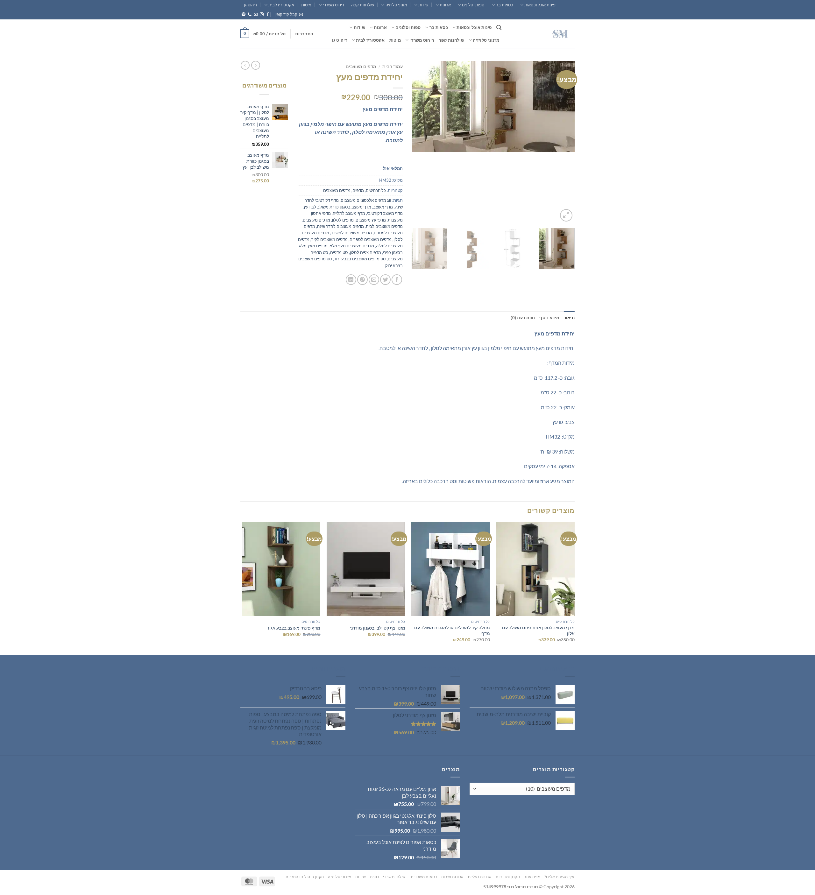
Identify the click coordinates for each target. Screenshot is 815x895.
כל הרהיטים (376, 190)
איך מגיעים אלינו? (559, 876)
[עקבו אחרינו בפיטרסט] (243, 14)
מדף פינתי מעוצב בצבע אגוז (294, 628)
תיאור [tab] (569, 317)
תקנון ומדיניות (508, 876)
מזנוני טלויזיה (396, 4)
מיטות (306, 4)
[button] (288, 14)
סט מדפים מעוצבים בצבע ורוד (360, 258)
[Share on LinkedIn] (351, 279)
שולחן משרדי (394, 876)
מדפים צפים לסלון (365, 252)
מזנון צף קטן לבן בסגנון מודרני (377, 628)
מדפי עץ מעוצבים (371, 219)
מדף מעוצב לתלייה (349, 213)
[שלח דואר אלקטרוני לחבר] (374, 279)
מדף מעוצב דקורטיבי (385, 213)
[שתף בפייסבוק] (397, 279)
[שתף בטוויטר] (385, 279)
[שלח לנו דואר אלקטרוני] (256, 14)
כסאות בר (504, 4)
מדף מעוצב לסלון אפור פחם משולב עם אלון (538, 630)
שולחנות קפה (362, 4)
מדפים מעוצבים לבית (384, 226)
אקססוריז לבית (281, 4)
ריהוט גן (250, 4)
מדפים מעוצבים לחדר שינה (340, 226)
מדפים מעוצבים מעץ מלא (352, 245)
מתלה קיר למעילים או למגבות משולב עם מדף (452, 630)
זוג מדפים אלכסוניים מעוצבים (366, 200)
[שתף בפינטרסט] (362, 279)
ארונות (445, 4)
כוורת (374, 876)
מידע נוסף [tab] (549, 317)
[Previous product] (245, 65)
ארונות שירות (452, 876)
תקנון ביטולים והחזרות (305, 876)
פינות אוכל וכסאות (540, 4)
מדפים (358, 190)
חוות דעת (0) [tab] (523, 317)
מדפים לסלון (343, 219)
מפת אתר (532, 876)
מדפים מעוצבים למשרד (351, 232)
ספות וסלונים (473, 4)
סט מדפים (339, 252)
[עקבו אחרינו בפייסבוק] (268, 14)
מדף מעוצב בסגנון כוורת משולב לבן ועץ (337, 206)
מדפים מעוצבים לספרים (371, 239)
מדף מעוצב (383, 206)
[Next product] (255, 65)
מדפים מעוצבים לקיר (329, 239)
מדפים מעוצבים (361, 66)
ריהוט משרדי (333, 4)
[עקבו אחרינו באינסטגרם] (262, 14)
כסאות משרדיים (423, 876)
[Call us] (250, 14)
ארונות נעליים (480, 876)
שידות (423, 4)
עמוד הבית (392, 66)
